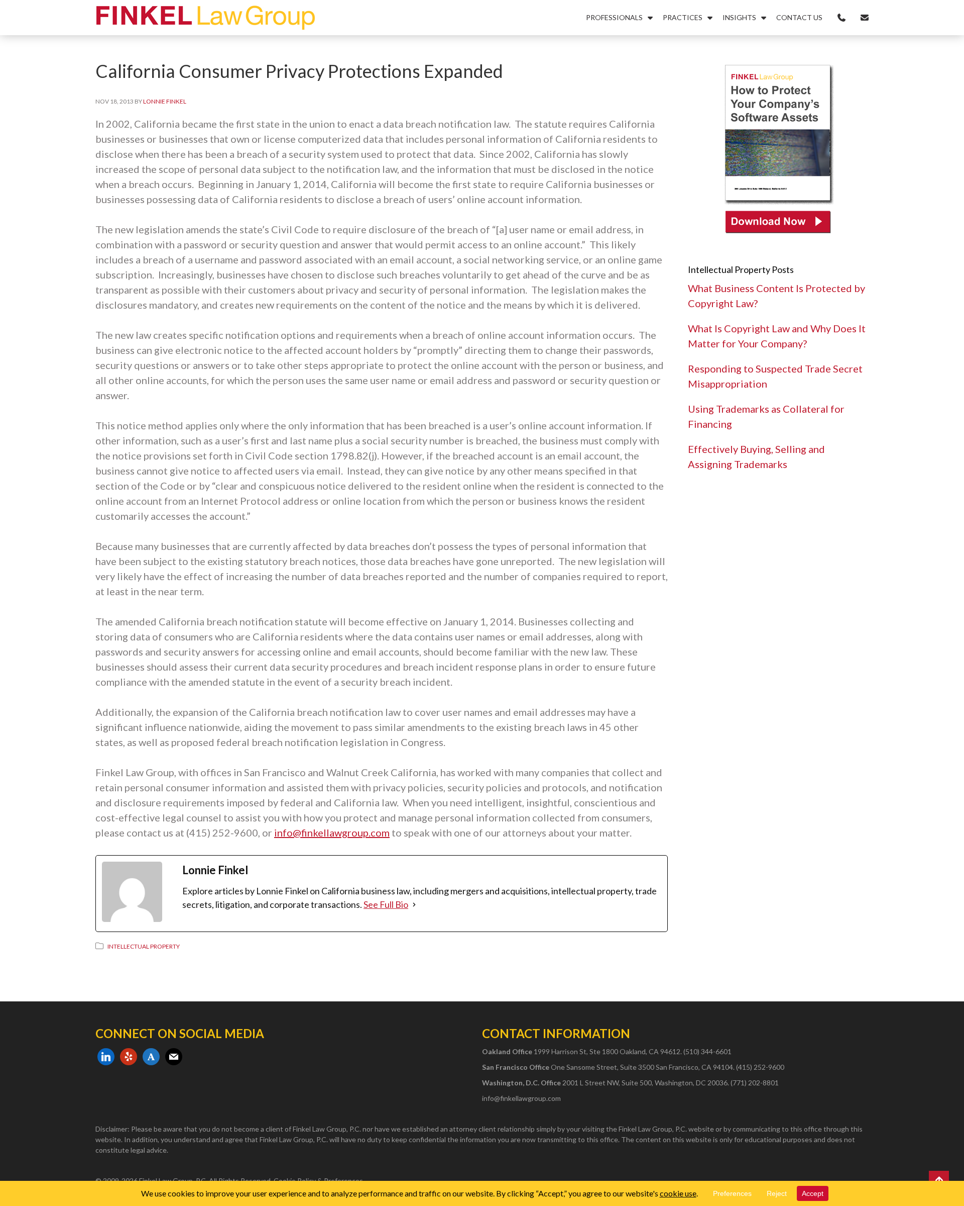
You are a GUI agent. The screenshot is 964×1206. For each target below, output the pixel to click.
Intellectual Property (143, 946)
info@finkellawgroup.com (332, 832)
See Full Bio (386, 904)
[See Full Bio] (414, 904)
